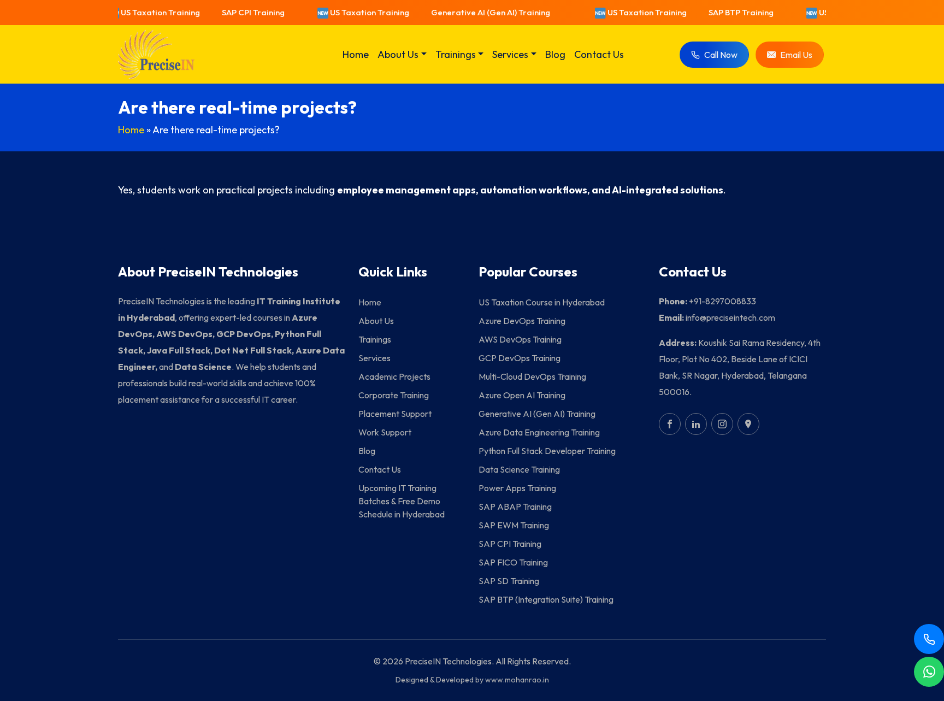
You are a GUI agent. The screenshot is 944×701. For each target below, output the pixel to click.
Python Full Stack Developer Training (547, 450)
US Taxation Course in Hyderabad (542, 302)
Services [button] (510, 54)
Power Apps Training (517, 487)
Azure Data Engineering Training (539, 432)
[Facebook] (670, 424)
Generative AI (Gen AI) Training (482, 12)
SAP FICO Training (513, 562)
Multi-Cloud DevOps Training (532, 376)
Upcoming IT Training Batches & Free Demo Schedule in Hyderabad (401, 501)
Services (374, 357)
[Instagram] (722, 424)
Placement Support (395, 413)
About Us (376, 320)
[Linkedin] (696, 424)
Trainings (374, 339)
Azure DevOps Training (522, 320)
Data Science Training (519, 469)
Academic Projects (394, 376)
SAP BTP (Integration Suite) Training (546, 599)
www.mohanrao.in (517, 680)
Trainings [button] (455, 54)
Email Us (796, 54)
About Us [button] (397, 54)
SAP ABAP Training (515, 506)
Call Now (721, 54)
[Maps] (748, 424)
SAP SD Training (509, 580)
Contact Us (599, 54)
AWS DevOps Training (520, 339)
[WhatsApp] (929, 672)
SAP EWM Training (514, 525)
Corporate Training (393, 395)
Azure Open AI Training (522, 395)
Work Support (384, 432)
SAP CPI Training (245, 12)
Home (356, 54)
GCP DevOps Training (519, 357)
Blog (555, 54)
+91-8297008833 (722, 301)
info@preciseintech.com (730, 317)
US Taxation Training (152, 12)
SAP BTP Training (732, 12)
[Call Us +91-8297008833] (929, 639)
